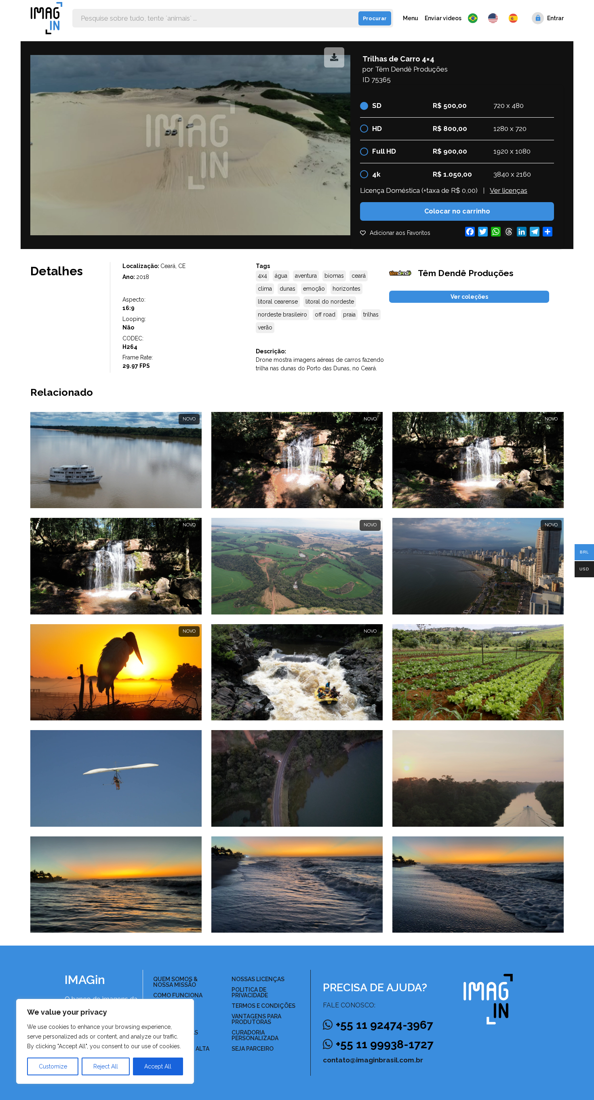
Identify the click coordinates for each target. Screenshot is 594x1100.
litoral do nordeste (329, 301)
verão (265, 327)
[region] (105, 1041)
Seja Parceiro (253, 1048)
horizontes (346, 288)
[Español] (513, 18)
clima (265, 288)
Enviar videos (443, 18)
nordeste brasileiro (282, 314)
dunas (287, 288)
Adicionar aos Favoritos (400, 233)
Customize (53, 1066)
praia (349, 314)
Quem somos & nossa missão (175, 982)
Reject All (105, 1066)
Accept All (157, 1066)
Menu (410, 18)
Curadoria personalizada (255, 1035)
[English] (495, 18)
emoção (314, 288)
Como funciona (177, 995)
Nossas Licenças (258, 979)
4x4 (262, 275)
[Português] (475, 18)
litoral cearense (278, 301)
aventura (306, 275)
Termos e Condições (263, 1006)
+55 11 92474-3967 (384, 1025)
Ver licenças (508, 190)
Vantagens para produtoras (256, 1019)
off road (325, 314)
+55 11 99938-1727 (385, 1044)
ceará (359, 275)
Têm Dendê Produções (411, 69)
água (281, 275)
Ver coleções (469, 296)
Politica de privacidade (250, 992)
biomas (334, 275)
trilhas (371, 314)
